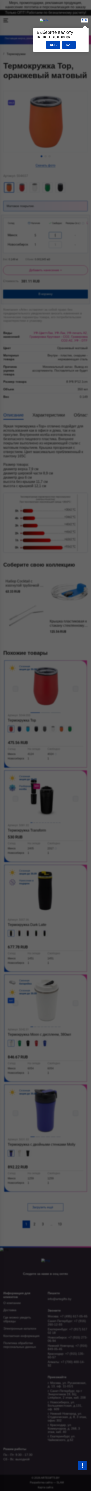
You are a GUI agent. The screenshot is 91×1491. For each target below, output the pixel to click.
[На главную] (44, 20)
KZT (69, 45)
